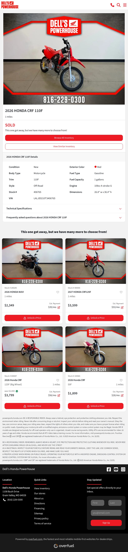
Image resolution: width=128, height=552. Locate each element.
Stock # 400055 (74, 287)
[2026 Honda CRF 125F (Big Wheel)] (32, 349)
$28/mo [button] (117, 393)
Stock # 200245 (11, 287)
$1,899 (72, 393)
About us (39, 498)
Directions (39, 503)
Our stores (39, 493)
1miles (8, 296)
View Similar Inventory (64, 146)
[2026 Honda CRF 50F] (95, 349)
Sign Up (106, 522)
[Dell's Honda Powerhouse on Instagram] (122, 469)
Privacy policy (41, 518)
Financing (39, 508)
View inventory (42, 488)
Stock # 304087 (11, 376)
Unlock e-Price (34, 318)
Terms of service (42, 523)
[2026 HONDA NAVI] (32, 261)
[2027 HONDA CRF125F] (95, 261)
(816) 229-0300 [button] (15, 499)
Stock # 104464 (74, 376)
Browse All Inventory (64, 137)
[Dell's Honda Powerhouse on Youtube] (114, 469)
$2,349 (9, 305)
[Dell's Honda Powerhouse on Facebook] (107, 469)
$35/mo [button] (54, 305)
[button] (112, 5)
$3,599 (72, 305)
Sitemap (38, 513)
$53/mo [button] (117, 305)
